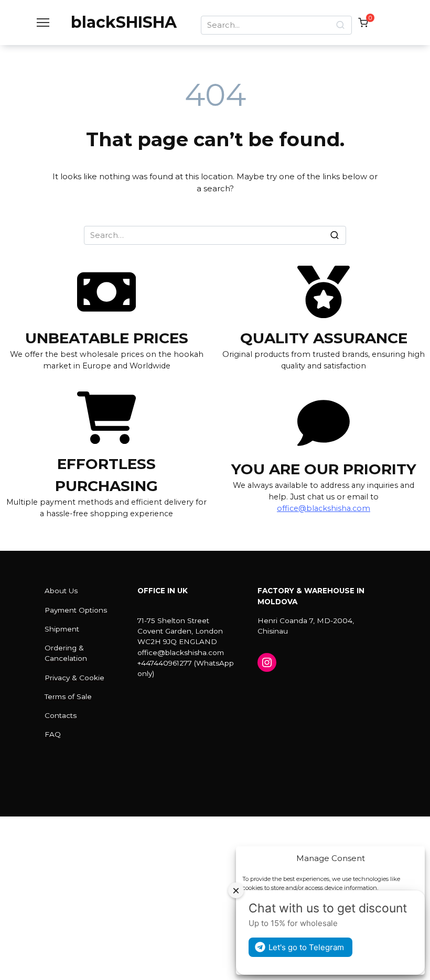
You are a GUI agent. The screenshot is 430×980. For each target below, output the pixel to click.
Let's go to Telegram (306, 947)
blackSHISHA (124, 22)
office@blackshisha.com (323, 508)
